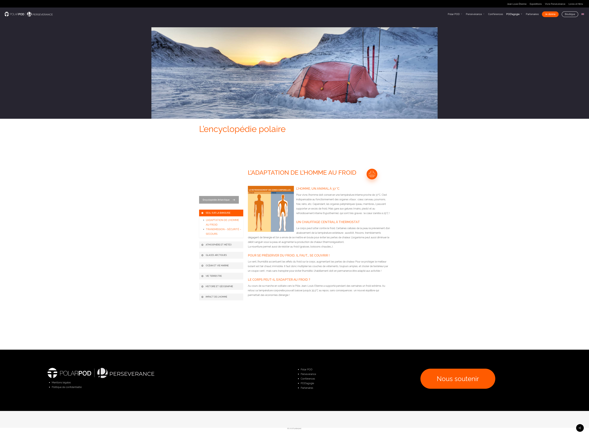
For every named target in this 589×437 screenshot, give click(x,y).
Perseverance (308, 374)
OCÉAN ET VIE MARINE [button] (217, 265)
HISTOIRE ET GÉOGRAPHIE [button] (219, 286)
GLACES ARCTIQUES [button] (216, 255)
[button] (219, 200)
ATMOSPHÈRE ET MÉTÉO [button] (219, 244)
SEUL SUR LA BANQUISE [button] (218, 213)
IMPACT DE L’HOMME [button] (216, 297)
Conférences (308, 378)
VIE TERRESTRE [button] (214, 276)
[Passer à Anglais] (583, 14)
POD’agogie (307, 383)
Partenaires (307, 387)
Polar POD (306, 369)
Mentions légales (61, 382)
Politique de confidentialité (67, 387)
